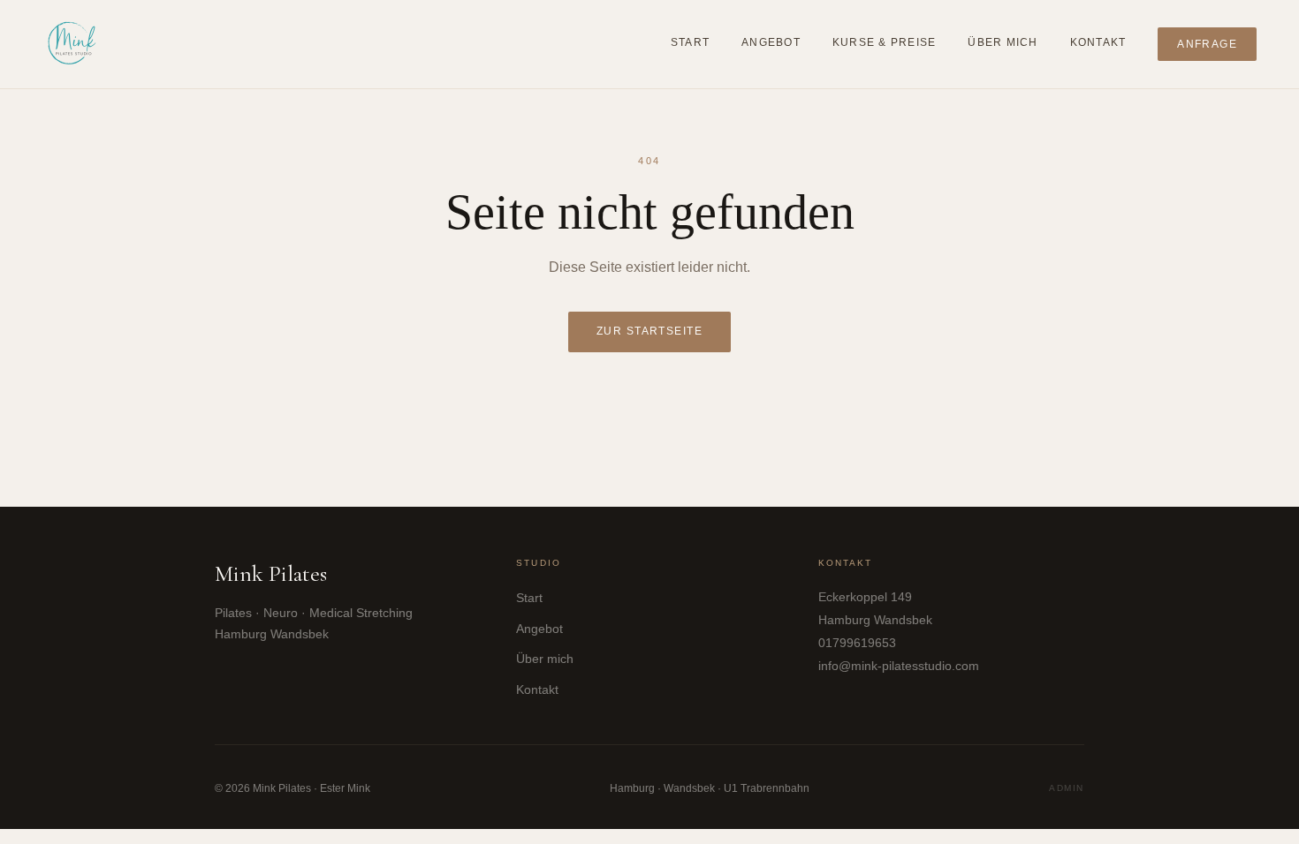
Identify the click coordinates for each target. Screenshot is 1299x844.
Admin (1066, 788)
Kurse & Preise (884, 42)
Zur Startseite (649, 331)
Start (690, 42)
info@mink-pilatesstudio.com (898, 666)
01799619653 (857, 643)
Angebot (771, 42)
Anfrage (1207, 44)
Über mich (1002, 42)
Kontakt (1098, 42)
